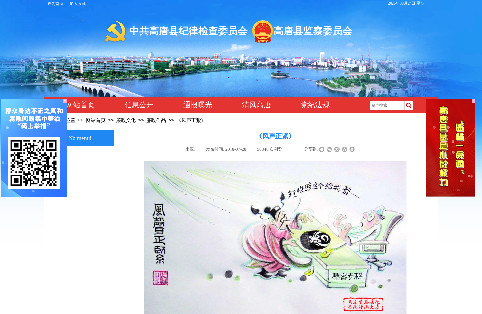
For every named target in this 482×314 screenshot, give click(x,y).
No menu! (80, 138)
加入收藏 (78, 3)
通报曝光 (197, 105)
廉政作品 (156, 120)
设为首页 (55, 3)
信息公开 (139, 105)
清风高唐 (256, 105)
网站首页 (80, 105)
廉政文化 (126, 120)
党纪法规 (315, 105)
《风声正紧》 (191, 120)
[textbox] (387, 105)
